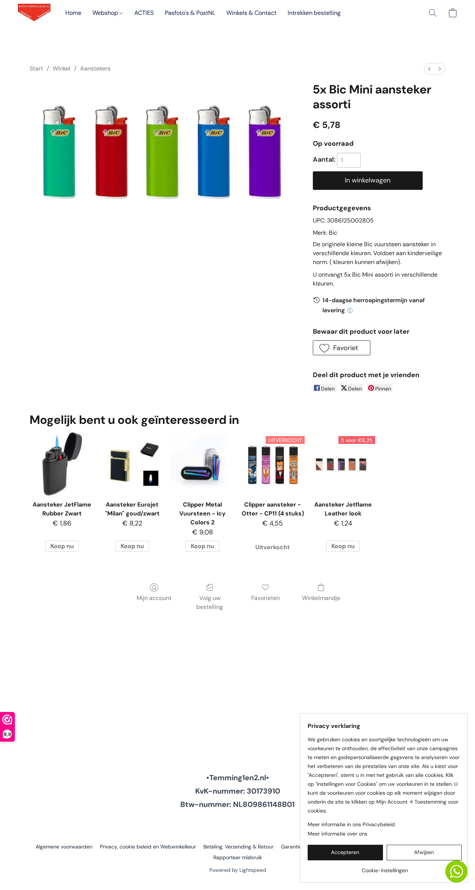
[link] (385, 867)
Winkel (62, 68)
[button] (34, 13)
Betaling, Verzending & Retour (238, 846)
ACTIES (144, 13)
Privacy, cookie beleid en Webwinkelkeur (148, 846)
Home (73, 13)
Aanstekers (95, 68)
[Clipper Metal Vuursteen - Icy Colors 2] (202, 464)
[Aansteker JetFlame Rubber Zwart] (62, 464)
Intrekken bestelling (314, 13)
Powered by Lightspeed (237, 870)
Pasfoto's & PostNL (190, 13)
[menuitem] (429, 68)
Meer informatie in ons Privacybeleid (351, 824)
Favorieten (265, 598)
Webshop (105, 13)
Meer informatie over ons (337, 833)
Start (36, 68)
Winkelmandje (321, 598)
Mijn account (154, 598)
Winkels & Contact (251, 13)
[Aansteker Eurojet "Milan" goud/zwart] (132, 464)
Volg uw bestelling (209, 602)
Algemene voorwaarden (64, 846)
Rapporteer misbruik (237, 857)
